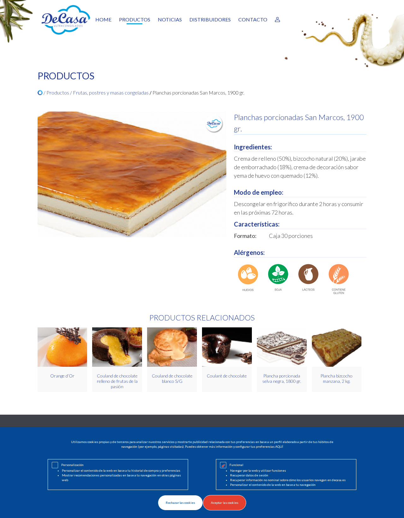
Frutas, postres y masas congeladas (111, 92)
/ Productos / (58, 92)
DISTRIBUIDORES (210, 19)
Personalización (72, 465)
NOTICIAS (170, 19)
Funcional (236, 465)
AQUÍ (279, 446)
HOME (103, 19)
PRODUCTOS (134, 19)
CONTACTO (252, 19)
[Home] (40, 92)
